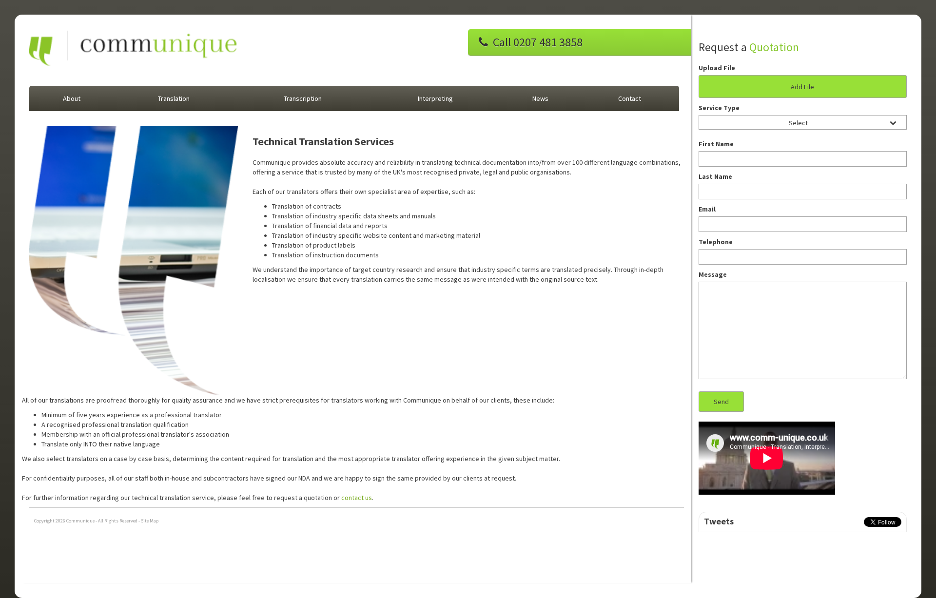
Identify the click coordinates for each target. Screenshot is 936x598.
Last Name (715, 176)
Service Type (719, 107)
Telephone (716, 241)
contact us (356, 497)
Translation (174, 98)
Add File (802, 86)
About (71, 98)
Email (707, 209)
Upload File (717, 67)
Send (721, 401)
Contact (629, 98)
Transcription (303, 98)
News (540, 98)
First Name (716, 143)
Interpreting (435, 98)
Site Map (149, 521)
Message (713, 274)
